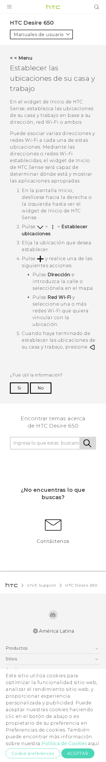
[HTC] (53, 6)
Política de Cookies (64, 743)
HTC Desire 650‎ (81, 585)
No (41, 388)
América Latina (56, 631)
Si (19, 388)
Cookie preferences (33, 753)
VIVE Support (41, 585)
